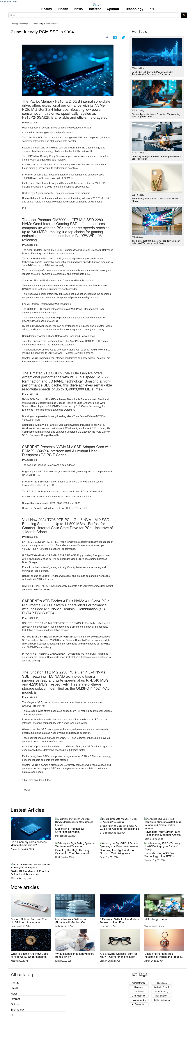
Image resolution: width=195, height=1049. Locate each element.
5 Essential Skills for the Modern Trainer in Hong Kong (119, 920)
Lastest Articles (27, 809)
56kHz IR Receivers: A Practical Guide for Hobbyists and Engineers (30, 874)
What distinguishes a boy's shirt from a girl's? (74, 955)
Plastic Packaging (161, 999)
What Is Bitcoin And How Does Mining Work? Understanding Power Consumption (29, 957)
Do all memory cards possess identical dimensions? (29, 843)
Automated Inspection (138, 1001)
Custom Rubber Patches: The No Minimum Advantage (29, 920)
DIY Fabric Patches (138, 993)
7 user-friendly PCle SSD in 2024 (42, 32)
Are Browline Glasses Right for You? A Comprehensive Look (118, 955)
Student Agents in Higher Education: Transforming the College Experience (156, 115)
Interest (95, 8)
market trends (138, 982)
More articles (25, 886)
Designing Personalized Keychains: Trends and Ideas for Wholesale (163, 957)
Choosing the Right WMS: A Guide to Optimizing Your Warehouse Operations (117, 853)
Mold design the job (156, 919)
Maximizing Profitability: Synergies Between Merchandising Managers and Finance (73, 833)
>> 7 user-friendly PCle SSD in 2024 (44, 23)
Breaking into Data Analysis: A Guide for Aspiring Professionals (119, 827)
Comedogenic (138, 995)
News (78, 8)
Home (13, 23)
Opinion (113, 8)
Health (63, 8)
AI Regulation (138, 1004)
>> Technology (22, 23)
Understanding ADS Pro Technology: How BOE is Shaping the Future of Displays (163, 856)
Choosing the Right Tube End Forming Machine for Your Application (156, 157)
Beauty (46, 8)
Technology (134, 8)
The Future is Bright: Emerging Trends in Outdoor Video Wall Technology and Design (156, 242)
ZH (151, 8)
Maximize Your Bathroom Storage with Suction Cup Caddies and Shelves (70, 922)
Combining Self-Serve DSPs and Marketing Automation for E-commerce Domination (152, 73)
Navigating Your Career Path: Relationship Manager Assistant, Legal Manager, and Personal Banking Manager (164, 836)
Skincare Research (138, 989)
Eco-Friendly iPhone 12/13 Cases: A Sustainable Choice (155, 199)
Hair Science (161, 995)
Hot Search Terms (9, 1)
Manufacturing (161, 991)
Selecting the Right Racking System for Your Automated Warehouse (72, 853)
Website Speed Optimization (161, 989)
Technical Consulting (161, 984)
